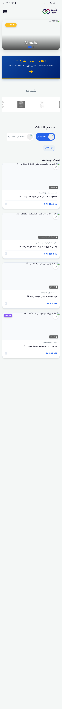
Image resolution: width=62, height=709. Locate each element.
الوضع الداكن (8, 3)
